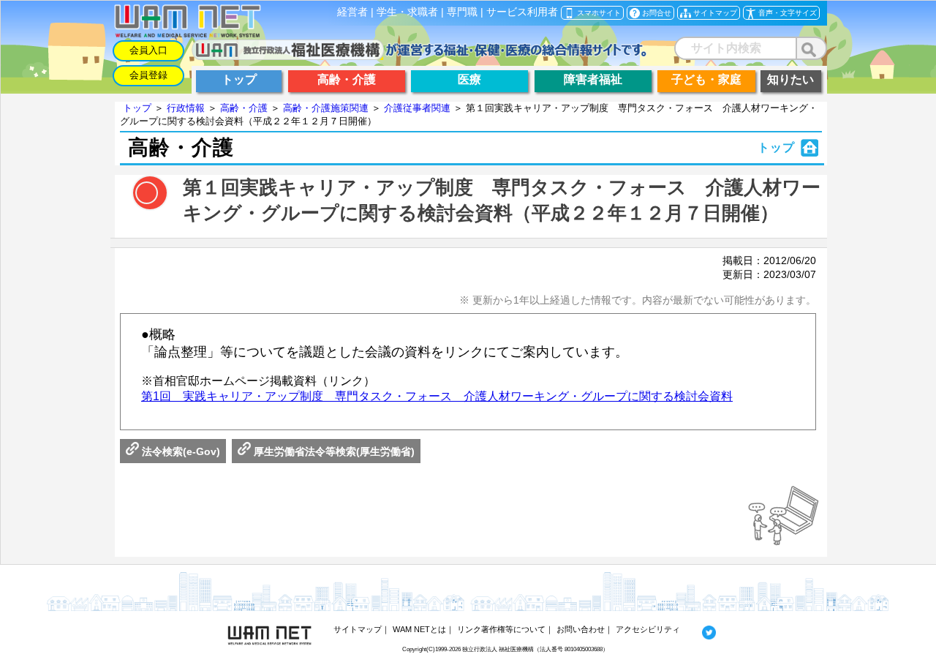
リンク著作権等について (501, 629)
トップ (137, 107)
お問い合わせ (580, 629)
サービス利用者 (522, 12)
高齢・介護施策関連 (326, 107)
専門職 (462, 12)
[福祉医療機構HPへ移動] (419, 56)
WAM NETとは (419, 629)
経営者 (352, 12)
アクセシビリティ (648, 629)
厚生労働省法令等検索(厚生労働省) (333, 451)
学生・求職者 (407, 12)
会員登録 (148, 75)
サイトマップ (357, 629)
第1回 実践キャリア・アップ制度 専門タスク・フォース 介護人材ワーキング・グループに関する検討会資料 (437, 396)
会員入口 (148, 50)
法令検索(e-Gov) (179, 451)
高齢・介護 (244, 107)
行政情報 (186, 107)
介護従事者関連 (417, 107)
